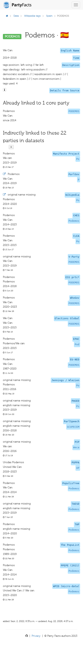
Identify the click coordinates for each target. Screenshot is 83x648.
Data (16, 15)
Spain (49, 15)
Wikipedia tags (32, 15)
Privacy (36, 636)
